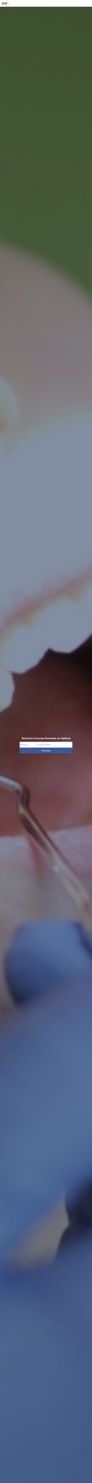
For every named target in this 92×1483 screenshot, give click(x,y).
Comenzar (46, 750)
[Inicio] (5, 3)
